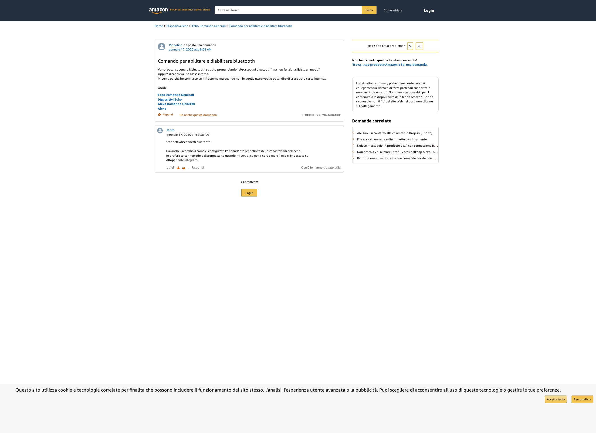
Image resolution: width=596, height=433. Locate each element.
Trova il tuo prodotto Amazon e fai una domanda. (390, 64)
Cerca (369, 10)
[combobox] (296, 10)
